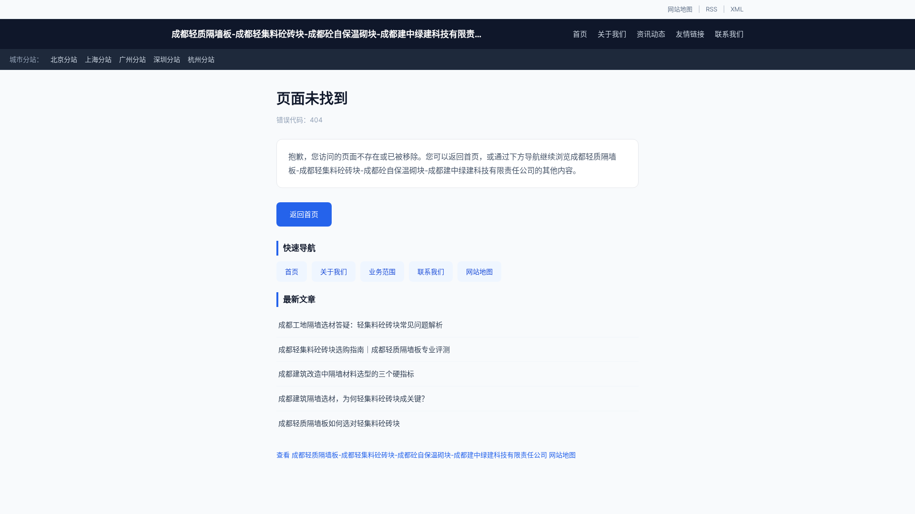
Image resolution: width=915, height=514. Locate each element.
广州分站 (132, 59)
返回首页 (304, 214)
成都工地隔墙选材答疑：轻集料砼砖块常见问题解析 (360, 324)
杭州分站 (201, 59)
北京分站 (64, 59)
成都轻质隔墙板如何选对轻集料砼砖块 (339, 423)
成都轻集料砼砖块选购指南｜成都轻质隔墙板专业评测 (364, 349)
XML (737, 9)
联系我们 (729, 34)
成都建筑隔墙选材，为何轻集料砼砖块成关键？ (353, 398)
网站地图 (680, 9)
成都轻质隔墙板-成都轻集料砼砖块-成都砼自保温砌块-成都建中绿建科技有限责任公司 (329, 34)
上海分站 (98, 59)
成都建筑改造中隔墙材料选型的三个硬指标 (346, 373)
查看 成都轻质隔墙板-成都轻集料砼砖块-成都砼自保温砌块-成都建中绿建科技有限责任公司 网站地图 (426, 455)
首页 (580, 34)
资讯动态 (651, 34)
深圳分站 (166, 59)
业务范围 (382, 271)
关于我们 (612, 34)
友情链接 (690, 34)
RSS (711, 9)
